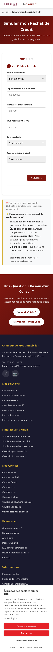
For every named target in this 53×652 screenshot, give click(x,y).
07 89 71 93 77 (14, 362)
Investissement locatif (12, 405)
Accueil (5, 12)
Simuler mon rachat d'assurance (17, 446)
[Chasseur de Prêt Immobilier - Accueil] (10, 4)
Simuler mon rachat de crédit (16, 441)
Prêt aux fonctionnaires (13, 395)
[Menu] (46, 4)
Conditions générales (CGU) (15, 583)
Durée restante (14, 137)
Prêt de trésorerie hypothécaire (17, 420)
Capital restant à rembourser (21, 88)
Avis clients (7, 537)
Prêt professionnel (11, 415)
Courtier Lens (8, 487)
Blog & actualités (10, 532)
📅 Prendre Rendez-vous (26, 321)
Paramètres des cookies (26, 640)
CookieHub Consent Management (31, 647)
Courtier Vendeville (11, 506)
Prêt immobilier (10, 390)
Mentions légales (10, 573)
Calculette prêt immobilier (15, 451)
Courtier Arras (9, 472)
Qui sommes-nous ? (12, 528)
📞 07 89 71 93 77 (26, 311)
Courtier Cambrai (10, 477)
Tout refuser (26, 633)
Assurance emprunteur (13, 410)
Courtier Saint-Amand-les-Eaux (17, 501)
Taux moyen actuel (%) (18, 120)
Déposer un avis (10, 542)
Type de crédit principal (18, 153)
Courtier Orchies (10, 496)
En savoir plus (10, 618)
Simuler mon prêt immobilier (16, 436)
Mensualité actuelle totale (19, 104)
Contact (6, 557)
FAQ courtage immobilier (14, 547)
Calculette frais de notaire (14, 456)
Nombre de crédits (16, 72)
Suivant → (36, 178)
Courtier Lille (8, 492)
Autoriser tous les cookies (26, 626)
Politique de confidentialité (15, 578)
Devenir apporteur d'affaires (16, 552)
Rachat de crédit (10, 400)
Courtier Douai (9, 482)
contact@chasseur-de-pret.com (25, 366)
